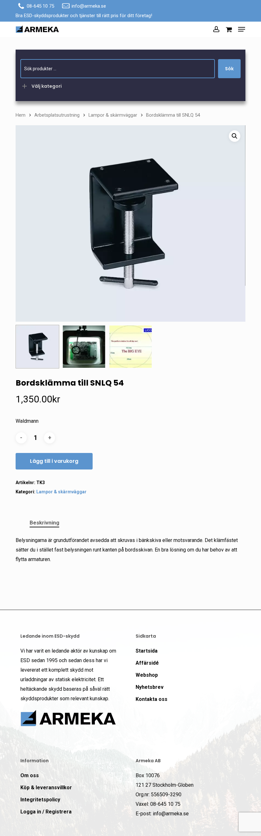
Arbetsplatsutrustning (57, 115)
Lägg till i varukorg (54, 461)
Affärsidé (147, 663)
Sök (229, 68)
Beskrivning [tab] (44, 522)
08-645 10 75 (40, 6)
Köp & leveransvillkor (46, 788)
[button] (241, 29)
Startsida (147, 651)
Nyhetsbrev (150, 687)
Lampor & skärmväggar (112, 115)
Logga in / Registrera (46, 812)
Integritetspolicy (40, 800)
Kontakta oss (151, 699)
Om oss (29, 775)
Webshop (147, 675)
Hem (20, 115)
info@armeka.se (89, 6)
